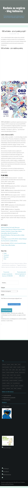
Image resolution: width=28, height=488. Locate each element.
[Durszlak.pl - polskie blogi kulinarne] (5, 471)
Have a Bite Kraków (10, 245)
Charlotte (7, 231)
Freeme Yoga (14, 231)
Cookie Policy (9, 320)
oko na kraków (23, 267)
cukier (11, 367)
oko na (17, 267)
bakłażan (4, 364)
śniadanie (19, 388)
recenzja (3, 383)
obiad (11, 375)
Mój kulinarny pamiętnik (9, 397)
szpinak (16, 385)
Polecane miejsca (18, 263)
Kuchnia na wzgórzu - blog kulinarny (14, 9)
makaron (4, 375)
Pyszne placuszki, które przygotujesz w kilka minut (20, 274)
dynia (7, 369)
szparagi (12, 385)
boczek (8, 364)
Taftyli (20, 239)
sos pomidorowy (16, 383)
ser (11, 383)
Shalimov (8, 235)
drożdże (23, 367)
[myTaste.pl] (5, 468)
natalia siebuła (13, 240)
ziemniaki (8, 388)
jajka (17, 369)
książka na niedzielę (10, 372)
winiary (3, 388)
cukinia (14, 367)
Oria (2, 484)
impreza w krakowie (10, 267)
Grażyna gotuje (7, 395)
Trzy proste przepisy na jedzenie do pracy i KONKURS (7, 274)
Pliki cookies (6, 406)
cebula (12, 364)
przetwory (20, 380)
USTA (11, 243)
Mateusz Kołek (5, 227)
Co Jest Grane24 (17, 243)
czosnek (18, 367)
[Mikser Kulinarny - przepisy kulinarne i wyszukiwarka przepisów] (8, 440)
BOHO (16, 239)
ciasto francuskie (5, 367)
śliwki (15, 388)
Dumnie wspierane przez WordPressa (10, 482)
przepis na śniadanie (13, 380)
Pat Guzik (11, 227)
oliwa (15, 375)
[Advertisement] (14, 66)
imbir (10, 369)
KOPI (12, 239)
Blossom (10, 229)
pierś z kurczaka (5, 377)
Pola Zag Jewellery (15, 235)
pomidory (11, 377)
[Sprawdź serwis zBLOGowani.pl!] (6, 474)
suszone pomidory (5, 385)
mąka (8, 375)
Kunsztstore (6, 240)
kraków (3, 372)
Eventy (12, 263)
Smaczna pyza (6, 399)
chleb (16, 364)
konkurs (23, 369)
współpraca (13, 265)
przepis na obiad (18, 377)
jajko (20, 369)
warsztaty (21, 385)
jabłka (13, 369)
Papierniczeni (7, 239)
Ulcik (18, 33)
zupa (12, 388)
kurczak (16, 372)
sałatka (8, 383)
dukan (3, 369)
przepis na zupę (5, 380)
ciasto (19, 364)
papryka (18, 375)
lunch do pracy (22, 372)
